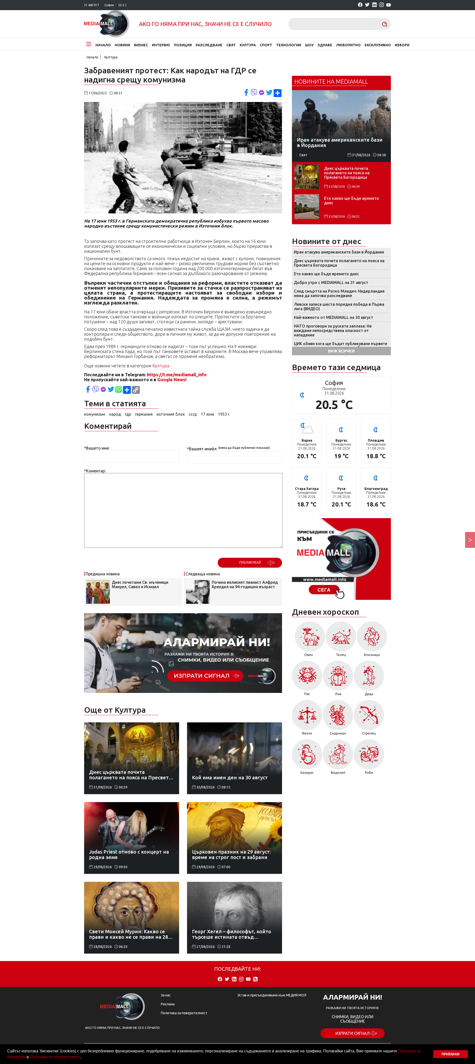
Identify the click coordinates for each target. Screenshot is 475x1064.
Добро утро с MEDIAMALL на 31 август (331, 282)
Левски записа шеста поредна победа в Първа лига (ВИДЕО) (339, 306)
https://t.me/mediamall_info (177, 374)
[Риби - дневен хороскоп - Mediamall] (369, 758)
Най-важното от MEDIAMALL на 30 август (333, 317)
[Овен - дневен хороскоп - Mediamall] (308, 640)
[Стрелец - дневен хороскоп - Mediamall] (369, 719)
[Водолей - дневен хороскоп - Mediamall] (338, 758)
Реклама (168, 1004)
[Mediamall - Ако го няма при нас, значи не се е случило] (106, 24)
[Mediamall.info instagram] (381, 5)
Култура (248, 45)
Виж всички (341, 351)
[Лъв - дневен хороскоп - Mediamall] (338, 679)
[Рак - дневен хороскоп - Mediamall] (307, 679)
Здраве (325, 45)
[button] (83, 1057)
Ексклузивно (378, 45)
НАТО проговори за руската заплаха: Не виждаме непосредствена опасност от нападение (333, 330)
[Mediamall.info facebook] (360, 5)
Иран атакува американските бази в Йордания (339, 252)
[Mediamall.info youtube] (388, 5)
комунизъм (94, 414)
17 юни (207, 414)
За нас (166, 995)
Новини (122, 45)
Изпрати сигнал (352, 1033)
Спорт (266, 45)
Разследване (209, 45)
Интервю (161, 45)
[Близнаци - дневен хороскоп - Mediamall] (372, 640)
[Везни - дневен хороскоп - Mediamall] (307, 719)
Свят (231, 45)
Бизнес (141, 45)
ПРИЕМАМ (450, 1054)
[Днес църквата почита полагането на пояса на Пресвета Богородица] (306, 176)
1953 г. (224, 414)
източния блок (171, 414)
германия (144, 414)
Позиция (183, 45)
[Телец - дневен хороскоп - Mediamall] (341, 640)
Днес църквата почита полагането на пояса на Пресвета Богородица (347, 172)
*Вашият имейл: (202, 449)
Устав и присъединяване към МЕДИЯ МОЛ (272, 995)
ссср (193, 414)
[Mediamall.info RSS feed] (255, 979)
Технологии (288, 45)
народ (115, 414)
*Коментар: (95, 471)
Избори (402, 45)
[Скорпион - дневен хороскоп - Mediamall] (338, 719)
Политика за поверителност (55, 1057)
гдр (128, 414)
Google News (171, 379)
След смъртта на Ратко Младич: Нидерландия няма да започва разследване (339, 293)
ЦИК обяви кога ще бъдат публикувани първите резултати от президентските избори (340, 345)
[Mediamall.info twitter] (367, 5)
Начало (103, 45)
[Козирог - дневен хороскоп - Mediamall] (307, 758)
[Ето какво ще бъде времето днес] (306, 206)
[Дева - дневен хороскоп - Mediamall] (369, 679)
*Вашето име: (97, 448)
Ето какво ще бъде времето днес (351, 200)
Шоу (309, 45)
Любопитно (348, 45)
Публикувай (250, 562)
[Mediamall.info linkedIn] (374, 5)
